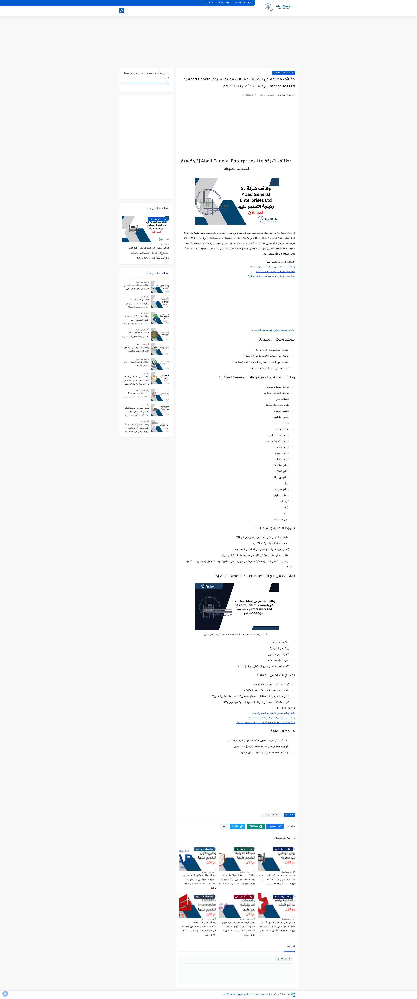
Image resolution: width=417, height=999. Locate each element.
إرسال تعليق (284, 959)
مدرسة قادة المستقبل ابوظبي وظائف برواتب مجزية (135, 335)
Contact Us (209, 3)
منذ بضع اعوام (141, 282)
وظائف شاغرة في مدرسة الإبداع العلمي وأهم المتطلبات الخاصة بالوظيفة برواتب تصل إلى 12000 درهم (136, 320)
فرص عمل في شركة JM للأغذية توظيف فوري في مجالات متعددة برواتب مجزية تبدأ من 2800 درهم (277, 927)
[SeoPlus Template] (294, 994)
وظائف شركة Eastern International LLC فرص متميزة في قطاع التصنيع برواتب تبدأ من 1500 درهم (198, 929)
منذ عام (164, 244)
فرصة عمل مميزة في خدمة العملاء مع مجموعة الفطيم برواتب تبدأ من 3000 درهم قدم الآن (136, 381)
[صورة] (160, 287)
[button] (275, 826)
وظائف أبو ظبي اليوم (283, 73)
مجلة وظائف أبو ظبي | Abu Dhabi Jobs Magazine (245, 994)
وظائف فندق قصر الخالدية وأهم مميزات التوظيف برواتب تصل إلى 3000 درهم (136, 428)
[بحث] (121, 10)
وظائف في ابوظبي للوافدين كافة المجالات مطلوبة (136, 349)
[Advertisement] (208, 42)
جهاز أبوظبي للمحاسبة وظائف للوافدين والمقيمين (136, 395)
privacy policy (225, 3)
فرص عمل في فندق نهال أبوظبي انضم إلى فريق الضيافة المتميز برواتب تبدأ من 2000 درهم (277, 879)
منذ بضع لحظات (286, 872)
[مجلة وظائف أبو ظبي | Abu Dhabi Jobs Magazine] (278, 8)
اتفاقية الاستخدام (243, 3)
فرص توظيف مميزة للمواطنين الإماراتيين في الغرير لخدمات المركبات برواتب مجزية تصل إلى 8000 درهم (238, 929)
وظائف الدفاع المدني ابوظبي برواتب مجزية (135, 364)
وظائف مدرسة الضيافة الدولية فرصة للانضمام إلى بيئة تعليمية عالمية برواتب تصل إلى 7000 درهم (237, 879)
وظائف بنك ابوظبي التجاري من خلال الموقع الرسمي (136, 287)
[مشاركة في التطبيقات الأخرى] (224, 826)
